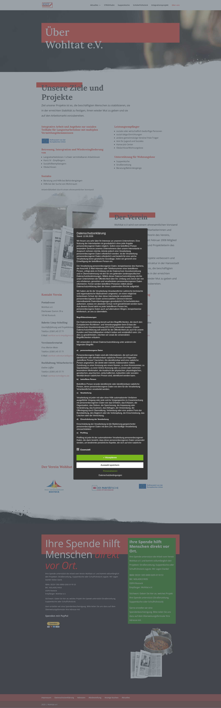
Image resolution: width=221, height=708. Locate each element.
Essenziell (85, 450)
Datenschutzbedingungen (110, 475)
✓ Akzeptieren (110, 457)
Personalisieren (110, 471)
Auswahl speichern (110, 465)
